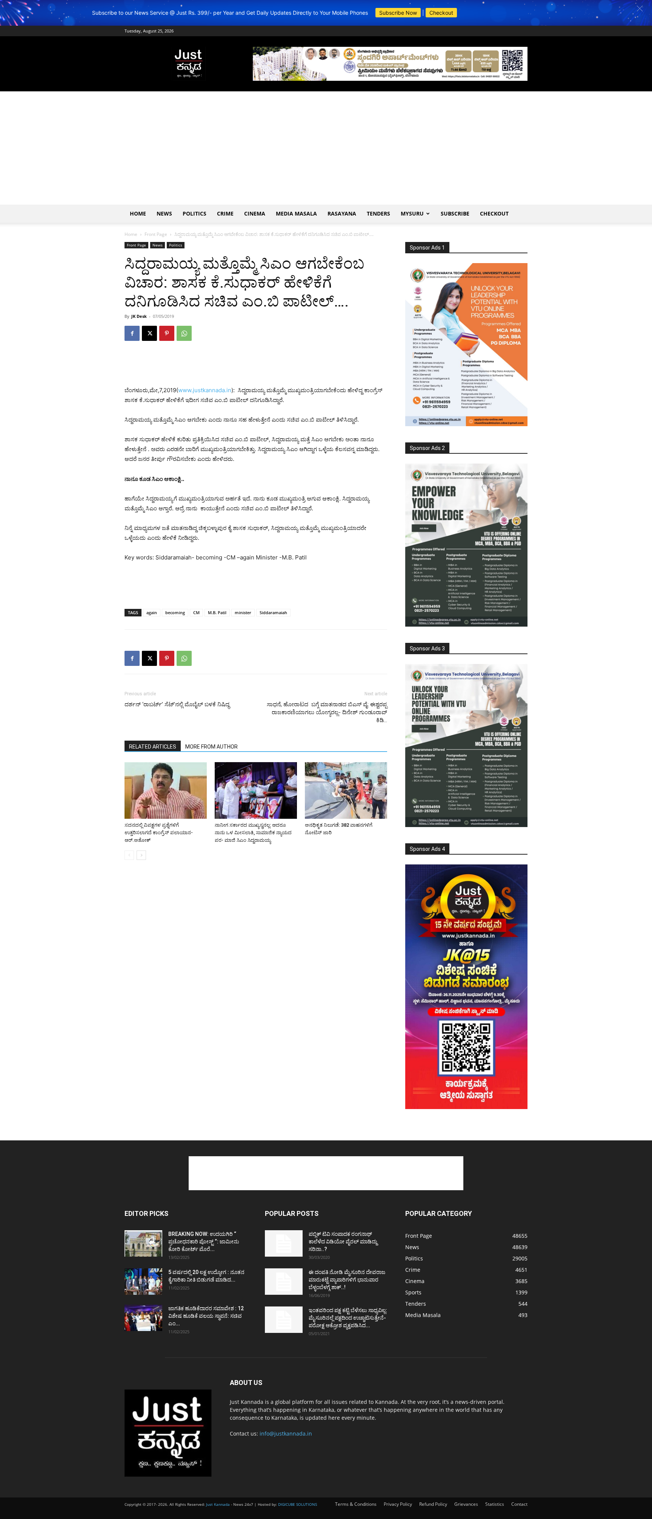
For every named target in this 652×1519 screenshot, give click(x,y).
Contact (519, 1504)
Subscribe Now (398, 12)
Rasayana (342, 213)
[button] (639, 8)
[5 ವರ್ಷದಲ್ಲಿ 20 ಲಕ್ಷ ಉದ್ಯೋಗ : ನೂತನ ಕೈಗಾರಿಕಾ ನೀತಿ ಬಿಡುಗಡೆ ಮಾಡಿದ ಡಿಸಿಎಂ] (143, 1281)
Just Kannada (218, 1504)
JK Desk (139, 316)
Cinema (254, 213)
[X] (149, 333)
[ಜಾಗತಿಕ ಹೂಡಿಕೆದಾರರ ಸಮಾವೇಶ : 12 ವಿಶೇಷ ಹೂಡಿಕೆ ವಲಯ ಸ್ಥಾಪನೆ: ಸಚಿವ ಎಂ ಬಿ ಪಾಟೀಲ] (143, 1318)
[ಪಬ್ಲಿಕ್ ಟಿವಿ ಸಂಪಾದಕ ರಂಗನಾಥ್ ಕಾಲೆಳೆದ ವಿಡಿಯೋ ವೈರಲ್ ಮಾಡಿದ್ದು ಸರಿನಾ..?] (284, 1243)
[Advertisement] (326, 148)
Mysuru (412, 213)
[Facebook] (132, 333)
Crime (225, 213)
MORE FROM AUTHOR (211, 747)
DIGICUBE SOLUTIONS (297, 1504)
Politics (194, 213)
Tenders (378, 213)
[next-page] (141, 855)
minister (243, 612)
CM (196, 612)
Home (138, 213)
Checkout (441, 12)
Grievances (466, 1504)
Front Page (156, 234)
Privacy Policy (398, 1504)
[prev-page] (129, 855)
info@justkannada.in (286, 1433)
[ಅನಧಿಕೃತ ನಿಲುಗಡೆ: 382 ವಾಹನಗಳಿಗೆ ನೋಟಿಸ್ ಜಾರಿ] (346, 790)
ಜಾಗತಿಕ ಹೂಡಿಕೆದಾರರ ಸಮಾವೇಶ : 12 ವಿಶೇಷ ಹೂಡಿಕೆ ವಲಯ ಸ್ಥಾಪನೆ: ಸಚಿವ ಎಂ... (206, 1315)
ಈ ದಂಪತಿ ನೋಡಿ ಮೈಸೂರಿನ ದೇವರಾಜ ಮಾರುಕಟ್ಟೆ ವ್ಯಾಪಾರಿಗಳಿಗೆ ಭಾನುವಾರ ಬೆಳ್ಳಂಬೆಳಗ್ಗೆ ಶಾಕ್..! (347, 1279)
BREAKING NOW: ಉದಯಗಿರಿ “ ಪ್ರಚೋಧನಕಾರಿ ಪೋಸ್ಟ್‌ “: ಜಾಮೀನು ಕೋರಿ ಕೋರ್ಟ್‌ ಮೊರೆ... (203, 1241)
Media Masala (296, 213)
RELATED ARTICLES (152, 747)
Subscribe (455, 213)
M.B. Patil (217, 612)
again (151, 612)
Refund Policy (433, 1504)
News (164, 213)
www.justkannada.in (204, 390)
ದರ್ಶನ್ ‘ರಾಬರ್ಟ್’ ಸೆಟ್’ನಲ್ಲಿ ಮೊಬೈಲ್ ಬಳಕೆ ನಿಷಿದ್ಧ (177, 704)
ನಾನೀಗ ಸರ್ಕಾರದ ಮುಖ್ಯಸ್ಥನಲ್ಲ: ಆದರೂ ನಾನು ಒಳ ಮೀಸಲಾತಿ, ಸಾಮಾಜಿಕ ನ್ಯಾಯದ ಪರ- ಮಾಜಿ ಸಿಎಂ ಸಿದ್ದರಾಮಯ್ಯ (253, 832)
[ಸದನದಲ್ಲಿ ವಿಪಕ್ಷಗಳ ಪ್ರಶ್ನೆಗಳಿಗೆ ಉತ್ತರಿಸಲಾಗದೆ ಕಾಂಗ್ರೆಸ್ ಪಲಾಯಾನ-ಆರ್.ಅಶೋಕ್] (166, 790)
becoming (175, 612)
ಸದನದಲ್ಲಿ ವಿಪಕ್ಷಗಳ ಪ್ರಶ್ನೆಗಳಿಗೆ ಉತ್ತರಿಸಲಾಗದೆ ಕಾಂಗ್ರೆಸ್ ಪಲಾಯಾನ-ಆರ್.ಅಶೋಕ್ (159, 832)
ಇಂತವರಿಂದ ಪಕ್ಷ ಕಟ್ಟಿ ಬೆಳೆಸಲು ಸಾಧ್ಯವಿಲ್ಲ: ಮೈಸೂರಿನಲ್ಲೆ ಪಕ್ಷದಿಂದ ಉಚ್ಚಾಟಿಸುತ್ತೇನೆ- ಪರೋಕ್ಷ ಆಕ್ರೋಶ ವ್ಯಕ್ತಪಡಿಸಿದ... (348, 1317)
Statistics (494, 1504)
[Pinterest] (166, 333)
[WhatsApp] (184, 333)
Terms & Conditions (356, 1504)
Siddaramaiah (273, 612)
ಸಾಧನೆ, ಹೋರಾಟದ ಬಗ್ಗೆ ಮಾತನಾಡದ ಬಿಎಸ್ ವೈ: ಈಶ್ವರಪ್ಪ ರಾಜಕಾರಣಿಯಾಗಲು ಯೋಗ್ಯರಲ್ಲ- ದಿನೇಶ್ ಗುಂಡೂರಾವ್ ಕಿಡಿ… (327, 712)
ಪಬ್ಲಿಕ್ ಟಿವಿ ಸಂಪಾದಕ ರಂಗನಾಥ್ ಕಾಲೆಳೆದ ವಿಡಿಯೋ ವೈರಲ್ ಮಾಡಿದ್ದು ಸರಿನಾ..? (343, 1241)
